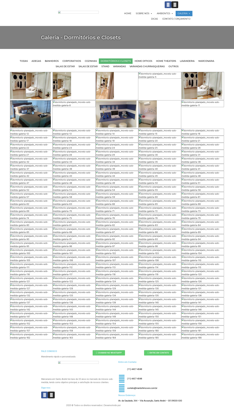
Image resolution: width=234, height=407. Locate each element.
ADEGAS (36, 61)
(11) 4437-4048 (79, 6)
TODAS (24, 61)
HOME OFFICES (143, 61)
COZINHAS (91, 61)
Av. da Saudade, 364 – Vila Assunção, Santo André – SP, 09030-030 (150, 400)
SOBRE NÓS (142, 13)
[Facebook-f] (168, 4)
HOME (127, 13)
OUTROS (173, 66)
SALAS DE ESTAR (65, 66)
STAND (105, 66)
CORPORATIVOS (71, 61)
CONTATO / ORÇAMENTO (176, 19)
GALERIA (182, 13)
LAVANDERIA (187, 61)
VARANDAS (119, 66)
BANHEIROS (52, 61)
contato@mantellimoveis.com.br (149, 6)
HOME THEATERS (166, 61)
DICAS (154, 19)
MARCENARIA (206, 61)
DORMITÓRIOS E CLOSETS (116, 61)
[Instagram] (174, 4)
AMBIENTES (163, 13)
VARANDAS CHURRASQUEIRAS (147, 66)
